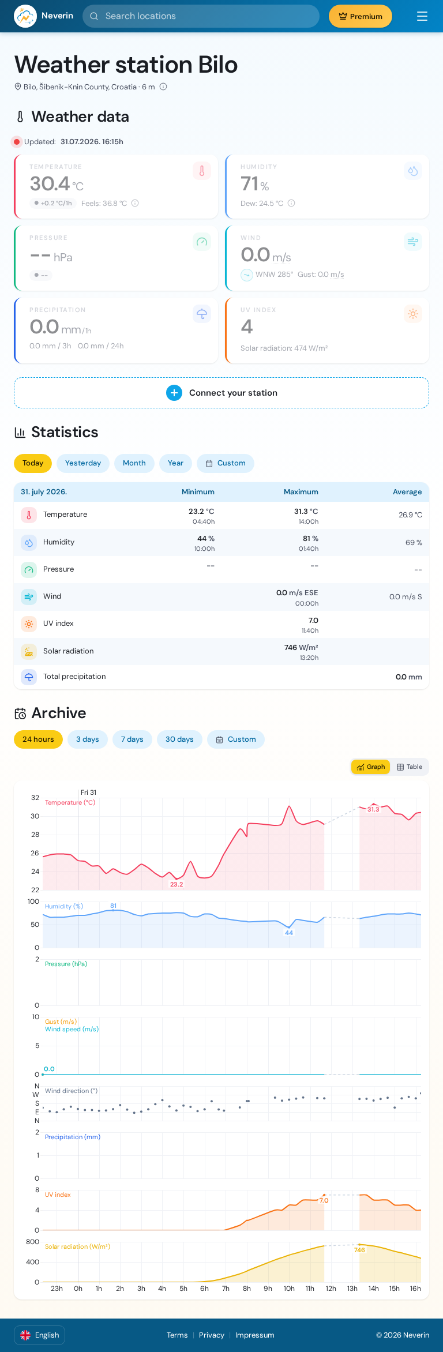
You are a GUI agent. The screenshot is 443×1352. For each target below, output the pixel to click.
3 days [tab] (87, 739)
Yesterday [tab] (83, 463)
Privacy (211, 1335)
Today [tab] (32, 463)
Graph (376, 767)
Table (414, 767)
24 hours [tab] (38, 739)
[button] (416, 16)
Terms (177, 1335)
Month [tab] (134, 463)
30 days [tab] (180, 739)
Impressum (255, 1335)
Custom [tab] (231, 463)
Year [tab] (175, 463)
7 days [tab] (132, 739)
